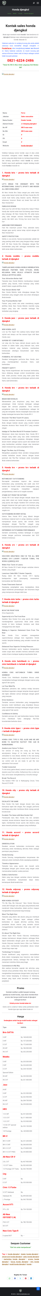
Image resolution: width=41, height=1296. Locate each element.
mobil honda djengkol (18, 1264)
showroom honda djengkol (12, 1257)
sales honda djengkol (31, 1257)
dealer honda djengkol (29, 1254)
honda (29, 1264)
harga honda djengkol (19, 1262)
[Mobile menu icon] (38, 3)
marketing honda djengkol (14, 1259)
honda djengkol (14, 1254)
